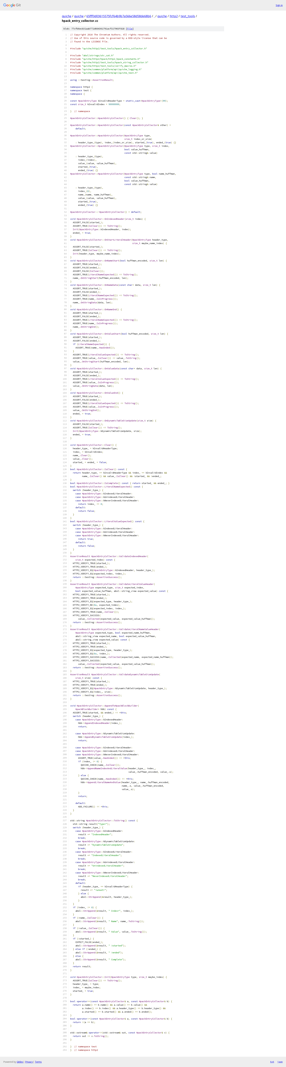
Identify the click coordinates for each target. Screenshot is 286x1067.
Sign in (279, 5)
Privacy (29, 1061)
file (129, 28)
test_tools (188, 16)
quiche (66, 16)
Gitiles (20, 1061)
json (280, 1061)
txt (272, 1061)
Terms (38, 1061)
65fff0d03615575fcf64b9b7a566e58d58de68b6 (118, 16)
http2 (174, 16)
